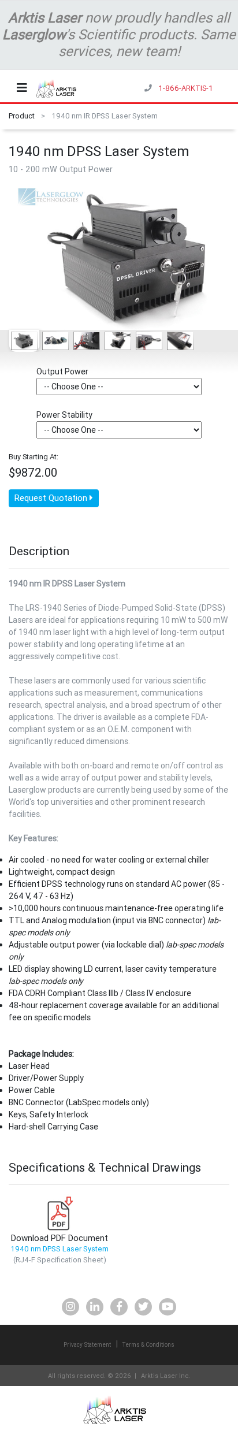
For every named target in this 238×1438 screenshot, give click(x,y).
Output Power (62, 371)
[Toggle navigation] (22, 87)
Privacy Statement (87, 1344)
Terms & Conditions (148, 1344)
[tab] (24, 341)
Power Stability (64, 415)
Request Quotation (52, 497)
